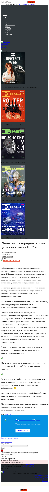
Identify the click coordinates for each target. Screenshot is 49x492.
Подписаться (22, 430)
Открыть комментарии (9, 438)
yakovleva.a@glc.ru (28, 466)
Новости (8, 414)
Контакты (45, 481)
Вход (46, 3)
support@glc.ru (30, 464)
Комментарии (7, 257)
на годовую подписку (27, 4)
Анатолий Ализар (9, 253)
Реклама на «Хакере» (41, 479)
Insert (23, 490)
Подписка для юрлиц (41, 477)
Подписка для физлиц (41, 475)
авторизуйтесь (6, 442)
